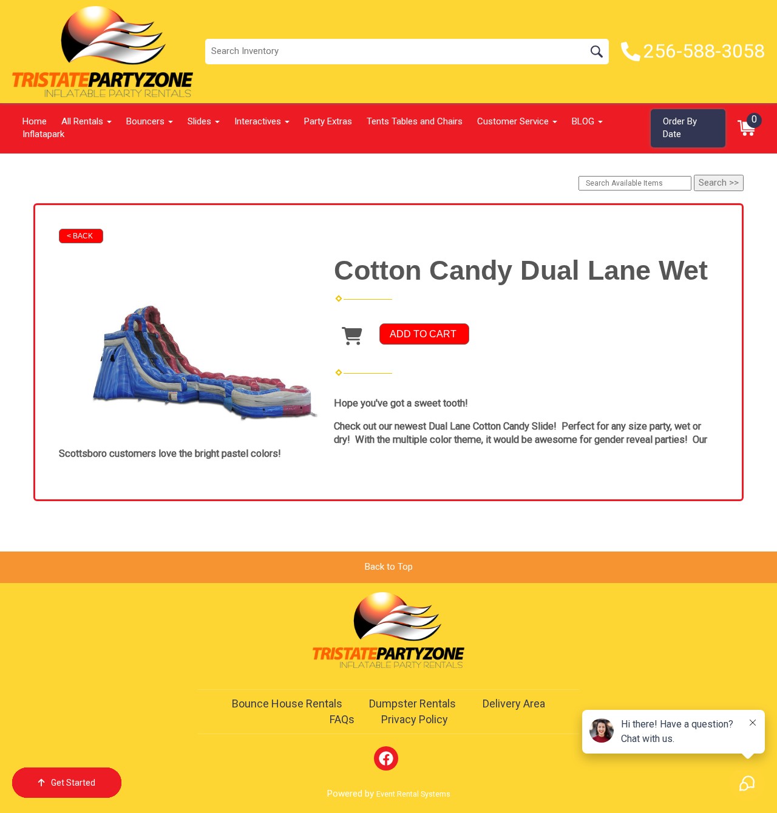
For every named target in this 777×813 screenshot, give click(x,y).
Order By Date (680, 128)
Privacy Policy (414, 719)
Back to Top (389, 566)
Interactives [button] (258, 121)
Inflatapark (43, 134)
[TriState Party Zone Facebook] (386, 758)
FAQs (342, 719)
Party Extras (328, 121)
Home (34, 121)
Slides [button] (201, 121)
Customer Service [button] (514, 121)
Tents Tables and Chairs (415, 121)
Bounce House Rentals (287, 703)
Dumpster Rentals (412, 703)
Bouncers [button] (146, 121)
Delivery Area (514, 703)
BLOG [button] (584, 121)
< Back (80, 236)
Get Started (73, 783)
